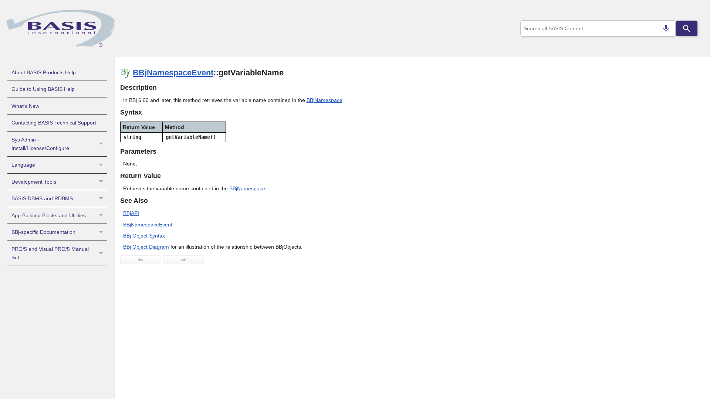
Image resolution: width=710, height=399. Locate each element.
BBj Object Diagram (146, 247)
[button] (102, 144)
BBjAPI (131, 213)
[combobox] (598, 28)
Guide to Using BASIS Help (43, 89)
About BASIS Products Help (43, 72)
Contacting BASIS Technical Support (53, 123)
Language (23, 165)
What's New (25, 106)
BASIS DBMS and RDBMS (42, 198)
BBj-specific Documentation (43, 232)
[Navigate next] (183, 259)
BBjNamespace (324, 100)
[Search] (687, 28)
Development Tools (33, 182)
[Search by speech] (666, 28)
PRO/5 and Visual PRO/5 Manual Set (50, 253)
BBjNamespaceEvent (173, 72)
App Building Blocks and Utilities (48, 215)
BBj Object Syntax (144, 236)
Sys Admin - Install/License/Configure (40, 144)
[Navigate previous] (140, 259)
